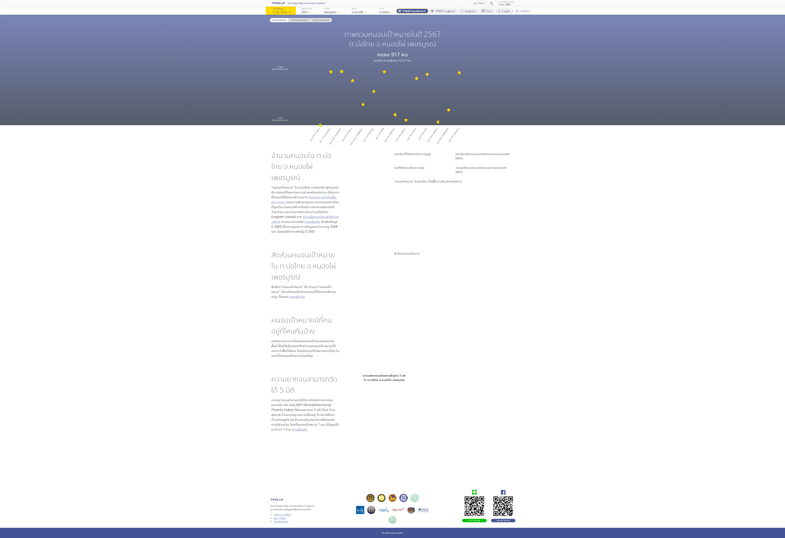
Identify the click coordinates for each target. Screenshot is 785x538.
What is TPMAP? (283, 514)
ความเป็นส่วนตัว (281, 521)
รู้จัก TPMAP (479, 3)
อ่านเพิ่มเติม (312, 221)
